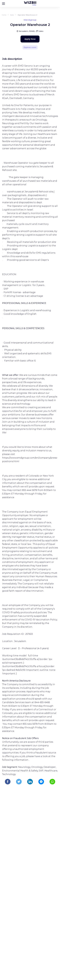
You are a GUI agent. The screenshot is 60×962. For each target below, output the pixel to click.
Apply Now (30, 39)
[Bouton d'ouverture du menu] (3, 3)
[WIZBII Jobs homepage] (30, 3)
